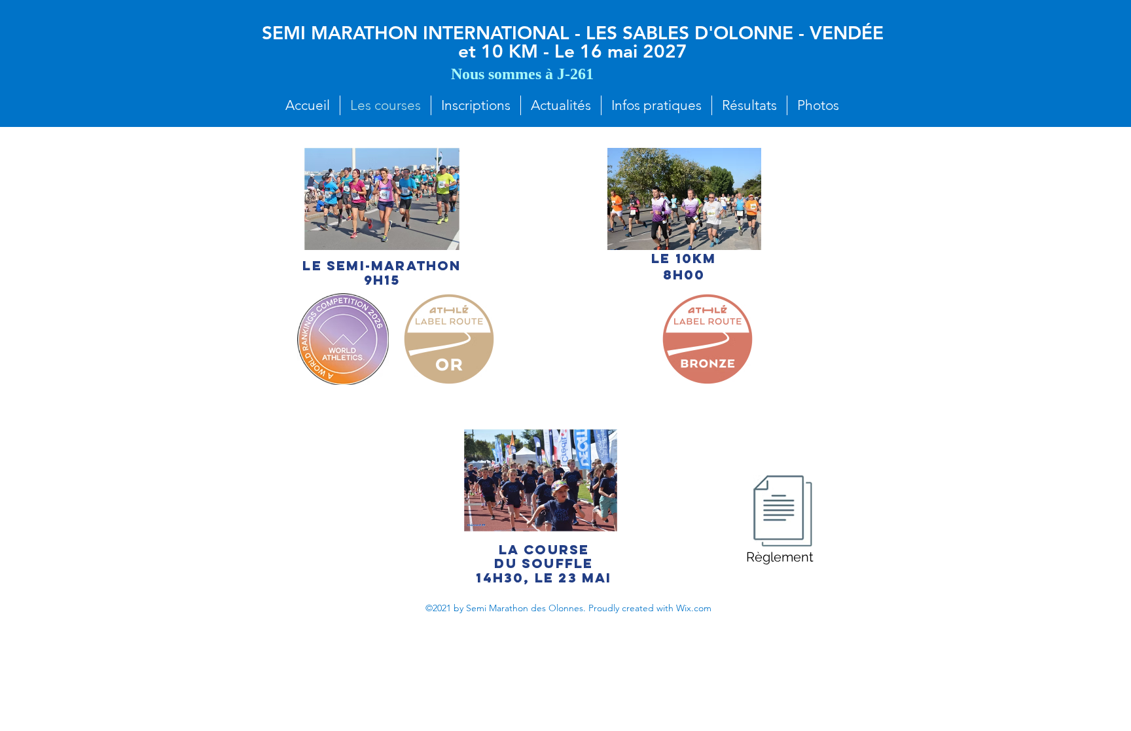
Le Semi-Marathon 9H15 (381, 272)
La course (544, 549)
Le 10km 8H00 (683, 266)
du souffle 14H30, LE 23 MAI (543, 570)
